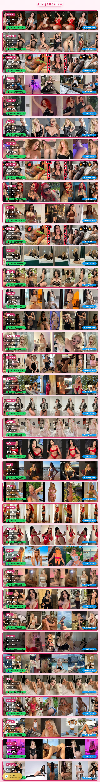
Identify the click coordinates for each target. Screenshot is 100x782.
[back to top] (94, 776)
